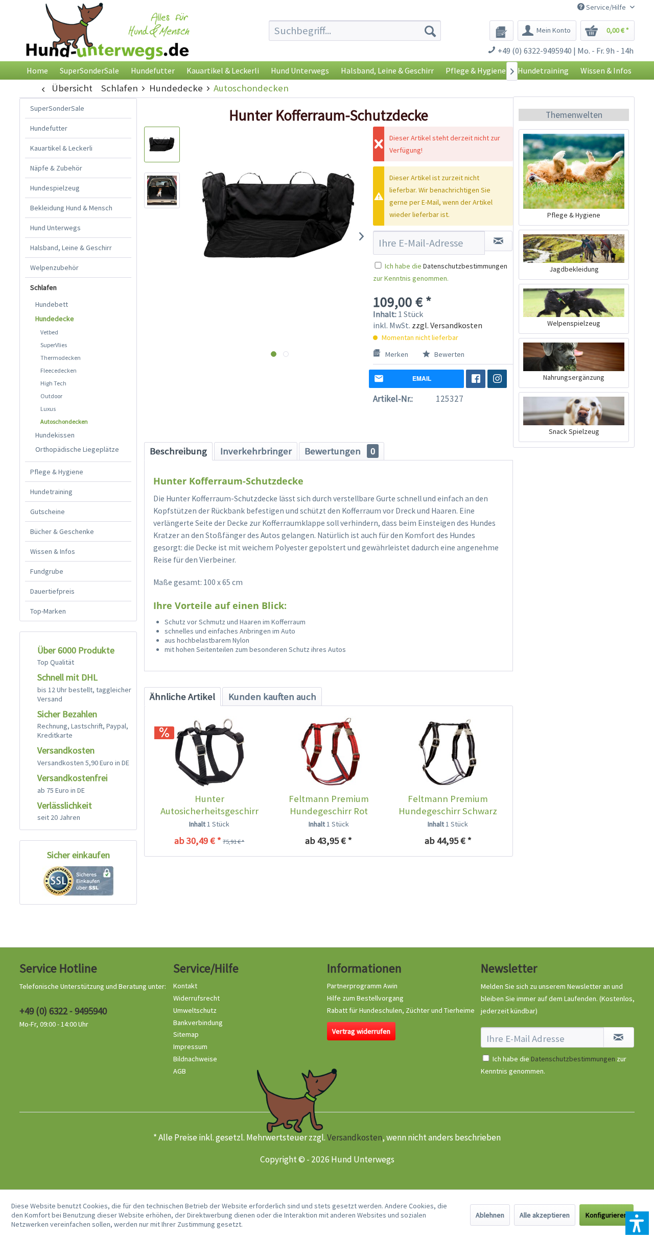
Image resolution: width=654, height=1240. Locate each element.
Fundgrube (46, 571)
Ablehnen (490, 1215)
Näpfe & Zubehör (56, 168)
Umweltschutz (195, 1010)
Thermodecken (60, 357)
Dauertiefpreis (52, 591)
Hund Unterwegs (55, 227)
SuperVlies (53, 345)
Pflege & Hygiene (56, 471)
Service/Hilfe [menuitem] (606, 7)
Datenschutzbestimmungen (465, 266)
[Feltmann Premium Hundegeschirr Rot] (328, 752)
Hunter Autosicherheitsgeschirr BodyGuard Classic (209, 805)
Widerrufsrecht (196, 998)
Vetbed (49, 332)
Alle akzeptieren (545, 1215)
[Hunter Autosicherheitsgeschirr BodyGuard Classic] (209, 752)
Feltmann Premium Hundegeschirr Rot (329, 805)
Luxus (48, 408)
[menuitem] (355, 30)
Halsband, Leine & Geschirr (71, 247)
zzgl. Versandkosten (447, 325)
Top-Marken (48, 611)
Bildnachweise (195, 1058)
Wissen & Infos (52, 551)
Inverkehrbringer (256, 451)
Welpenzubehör (54, 267)
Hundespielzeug (55, 187)
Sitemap (186, 1034)
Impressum (190, 1046)
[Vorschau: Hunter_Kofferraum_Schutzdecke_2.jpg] (162, 190)
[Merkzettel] (501, 30)
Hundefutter (48, 128)
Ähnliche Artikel (182, 696)
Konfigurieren (606, 1215)
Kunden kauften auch (272, 696)
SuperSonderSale (57, 108)
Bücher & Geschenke (62, 531)
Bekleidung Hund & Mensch (71, 207)
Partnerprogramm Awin (362, 985)
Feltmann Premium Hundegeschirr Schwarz (448, 805)
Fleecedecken (58, 370)
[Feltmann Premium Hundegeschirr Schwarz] (447, 752)
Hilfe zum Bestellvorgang (365, 998)
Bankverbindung (198, 1022)
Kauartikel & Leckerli (61, 148)
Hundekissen (55, 435)
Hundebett (51, 304)
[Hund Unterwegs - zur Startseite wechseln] (107, 39)
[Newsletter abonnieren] (618, 1037)
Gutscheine (47, 511)
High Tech (53, 383)
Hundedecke (54, 318)
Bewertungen (340, 451)
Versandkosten (354, 1137)
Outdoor (51, 396)
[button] (637, 1223)
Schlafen (43, 287)
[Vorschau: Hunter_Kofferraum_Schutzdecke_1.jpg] (162, 144)
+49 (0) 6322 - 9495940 (63, 1011)
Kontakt (185, 985)
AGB (179, 1071)
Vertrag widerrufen (361, 1031)
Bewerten (448, 354)
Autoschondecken (64, 421)
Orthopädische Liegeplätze (77, 449)
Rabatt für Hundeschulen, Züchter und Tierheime (401, 1010)
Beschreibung (178, 451)
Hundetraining (51, 491)
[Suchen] (430, 30)
